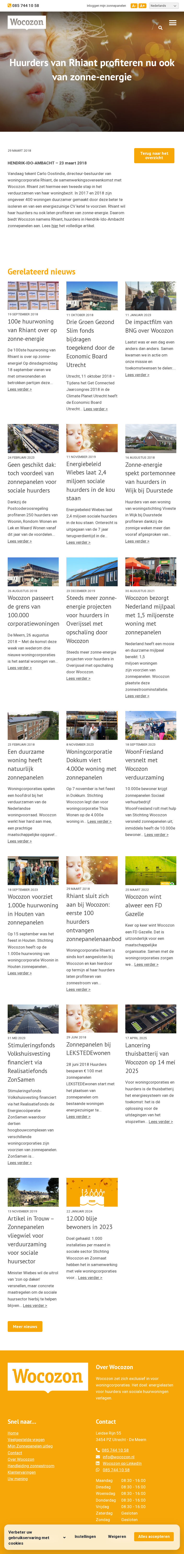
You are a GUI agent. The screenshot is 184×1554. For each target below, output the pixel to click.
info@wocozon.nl (118, 1456)
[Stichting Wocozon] (27, 23)
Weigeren (117, 1536)
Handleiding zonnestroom (31, 1465)
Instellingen (85, 1536)
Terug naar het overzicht (154, 155)
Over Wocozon (21, 1459)
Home (13, 1433)
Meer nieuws (25, 1326)
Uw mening (18, 1478)
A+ (142, 5)
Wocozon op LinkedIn (122, 1463)
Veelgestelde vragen (26, 1439)
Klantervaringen (22, 1472)
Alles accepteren (154, 1536)
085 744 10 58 (115, 1450)
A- (134, 5)
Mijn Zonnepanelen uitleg (30, 1446)
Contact (15, 1452)
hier (55, 225)
